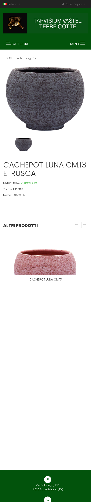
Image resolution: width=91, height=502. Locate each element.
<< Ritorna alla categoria (21, 58)
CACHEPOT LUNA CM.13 (45, 279)
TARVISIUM (18, 195)
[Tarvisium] (45, 22)
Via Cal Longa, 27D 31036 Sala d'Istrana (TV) (47, 487)
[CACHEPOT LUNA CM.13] (45, 254)
